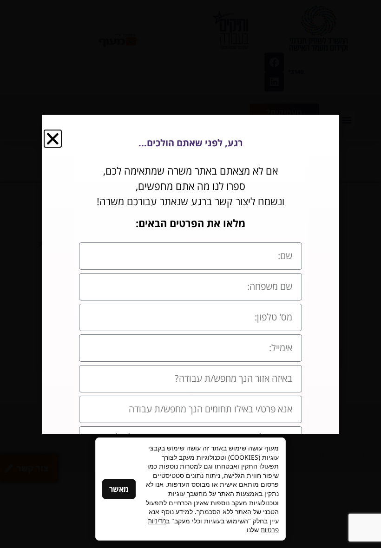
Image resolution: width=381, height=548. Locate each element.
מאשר (119, 489)
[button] (53, 138)
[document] (190, 274)
